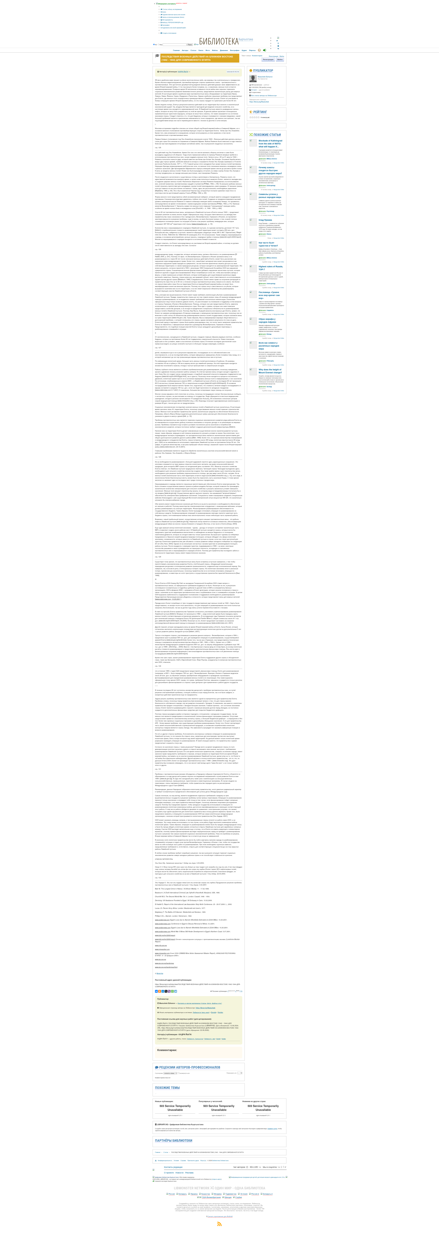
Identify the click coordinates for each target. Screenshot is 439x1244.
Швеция (228, 1197)
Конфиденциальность (165, 1160)
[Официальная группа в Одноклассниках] (278, 43)
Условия (176, 1160)
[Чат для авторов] (247, 1166)
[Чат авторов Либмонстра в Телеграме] (278, 46)
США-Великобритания (211, 1197)
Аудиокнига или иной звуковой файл (174, 28)
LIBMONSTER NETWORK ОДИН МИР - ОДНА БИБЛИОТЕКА (219, 1188)
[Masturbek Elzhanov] (253, 82)
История (254, 90)
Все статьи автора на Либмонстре (264, 95)
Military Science (272, 159)
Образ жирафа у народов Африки (267, 320)
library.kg (160, 973)
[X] (166, 991)
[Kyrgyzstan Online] (253, 146)
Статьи (165, 1152)
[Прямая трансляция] (260, 1166)
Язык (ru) (203, 1160)
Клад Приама (265, 219)
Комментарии (257, 55)
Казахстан (205, 1194)
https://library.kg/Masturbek (205, 1008)
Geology (269, 387)
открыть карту (216, 1179)
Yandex (220, 1012)
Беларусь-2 (268, 1194)
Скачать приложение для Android (220, 1216)
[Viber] (169, 991)
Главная (157, 1152)
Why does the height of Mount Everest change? (270, 371)
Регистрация (273, 56)
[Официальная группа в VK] (278, 48)
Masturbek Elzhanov (265, 77)
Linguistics (270, 310)
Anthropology (271, 185)
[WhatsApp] (172, 991)
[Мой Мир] (162, 991)
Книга (164, 12)
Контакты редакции (173, 1166)
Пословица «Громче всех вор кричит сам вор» (269, 295)
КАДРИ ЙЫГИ (183, 71)
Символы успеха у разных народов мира (270, 196)
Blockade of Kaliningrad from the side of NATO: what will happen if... (270, 143)
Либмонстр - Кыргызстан (195, 1039)
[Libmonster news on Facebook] (283, 1166)
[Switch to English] (278, 38)
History (269, 234)
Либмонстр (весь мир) (201, 1012)
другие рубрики (264, 90)
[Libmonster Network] (257, 1177)
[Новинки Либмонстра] (281, 1166)
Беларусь (183, 1194)
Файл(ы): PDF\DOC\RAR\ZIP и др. (172, 22)
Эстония (244, 1194)
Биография (166, 25)
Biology (269, 334)
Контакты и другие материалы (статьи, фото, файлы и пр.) (200, 1003)
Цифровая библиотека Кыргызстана (166, 1177)
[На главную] (153, 1169)
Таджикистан (230, 1194)
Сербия (238, 1197)
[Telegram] (175, 991)
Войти (282, 56)
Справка (183, 1160)
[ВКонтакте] (156, 991)
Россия (172, 1194)
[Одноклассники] (159, 991)
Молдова (218, 1194)
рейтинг (266, 85)
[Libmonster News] (285, 1166)
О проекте (169, 1172)
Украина (194, 1194)
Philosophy (270, 361)
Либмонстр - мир (209, 1039)
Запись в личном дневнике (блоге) (173, 17)
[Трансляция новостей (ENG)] (277, 41)
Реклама (189, 1172)
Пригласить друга (193, 1160)
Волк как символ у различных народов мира (269, 345)
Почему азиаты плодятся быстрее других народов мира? (270, 170)
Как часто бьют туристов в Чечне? (268, 244)
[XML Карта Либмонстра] (219, 1225)
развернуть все (185, 1073)
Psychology (270, 211)
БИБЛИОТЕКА (219, 41)
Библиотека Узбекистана (220, 1160)
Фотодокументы (167, 20)
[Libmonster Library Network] (287, 1177)
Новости (179, 1172)
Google (213, 1012)
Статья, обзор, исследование (172, 9)
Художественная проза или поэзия (173, 14)
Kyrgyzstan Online (279, 163)
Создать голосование (169, 33)
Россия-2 (255, 1194)
